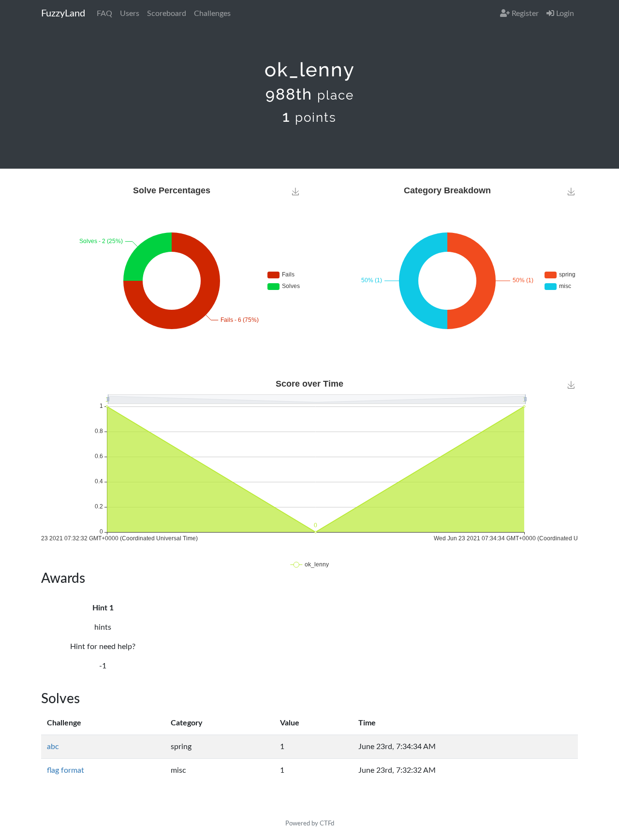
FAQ (104, 13)
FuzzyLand (63, 13)
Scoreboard (166, 13)
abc (53, 747)
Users (129, 13)
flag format (65, 770)
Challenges (212, 13)
